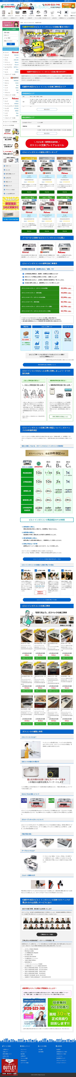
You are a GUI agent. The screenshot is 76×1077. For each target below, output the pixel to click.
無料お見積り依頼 (40, 586)
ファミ (11, 90)
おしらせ (8, 169)
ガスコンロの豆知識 (9, 125)
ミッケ (11, 87)
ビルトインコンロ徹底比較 (11, 121)
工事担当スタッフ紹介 (47, 934)
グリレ (11, 60)
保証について (9, 181)
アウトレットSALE (10, 189)
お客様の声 (23, 1056)
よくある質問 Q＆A (10, 193)
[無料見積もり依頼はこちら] (68, 8)
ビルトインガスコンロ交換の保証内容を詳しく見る (47, 559)
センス (11, 72)
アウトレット (23, 1051)
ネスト (11, 85)
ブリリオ (11, 110)
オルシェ (11, 83)
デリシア (11, 55)
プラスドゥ (11, 92)
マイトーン (11, 62)
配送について (9, 185)
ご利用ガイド (6, 1049)
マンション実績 (24, 1058)
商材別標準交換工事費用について (47, 364)
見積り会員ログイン (68, 0)
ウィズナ (11, 108)
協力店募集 (41, 1051)
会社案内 (58, 1049)
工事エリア (5, 1051)
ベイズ (11, 69)
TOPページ (8, 166)
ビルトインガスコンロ (29, 22)
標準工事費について (10, 173)
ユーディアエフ (11, 64)
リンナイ (7, 52)
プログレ (11, 80)
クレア (11, 101)
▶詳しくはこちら (27, 658)
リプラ (11, 115)
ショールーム (59, 1056)
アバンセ (11, 103)
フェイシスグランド (11, 106)
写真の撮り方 (23, 1060)
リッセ (11, 57)
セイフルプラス (11, 67)
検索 (11, 44)
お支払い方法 (6, 1056)
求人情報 (40, 1049)
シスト (11, 113)
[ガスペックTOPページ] (8, 5)
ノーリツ (7, 78)
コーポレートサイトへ (61, 1062)
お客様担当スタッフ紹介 (61, 1051)
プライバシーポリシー (61, 1060)
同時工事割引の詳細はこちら (60, 416)
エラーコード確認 (24, 1062)
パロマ (6, 98)
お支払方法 (8, 177)
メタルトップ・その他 (10, 74)
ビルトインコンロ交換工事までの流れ (47, 599)
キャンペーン (23, 1049)
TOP (22, 22)
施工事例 (23, 1053)
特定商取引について (60, 1058)
